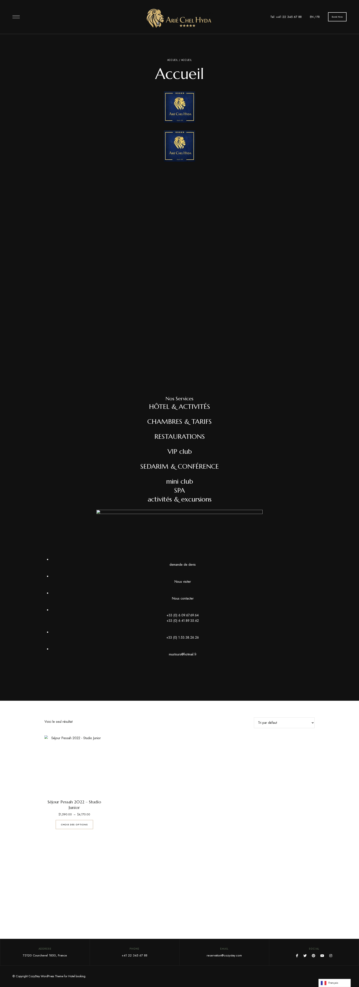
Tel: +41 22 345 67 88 (286, 17)
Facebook (297, 955)
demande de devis (183, 564)
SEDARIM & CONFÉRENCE (179, 466)
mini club (179, 481)
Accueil (172, 60)
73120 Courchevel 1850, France (45, 955)
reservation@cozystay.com (224, 955)
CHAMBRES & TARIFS (179, 421)
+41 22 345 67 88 (134, 955)
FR (318, 17)
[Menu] (16, 17)
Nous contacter (183, 598)
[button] (337, 16)
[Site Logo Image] (179, 18)
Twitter (305, 955)
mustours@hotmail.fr (183, 654)
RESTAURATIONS (179, 436)
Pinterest (313, 955)
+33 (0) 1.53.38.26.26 (182, 637)
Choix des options (74, 824)
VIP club (179, 451)
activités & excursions (179, 499)
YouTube (322, 955)
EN (312, 17)
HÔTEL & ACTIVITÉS (179, 406)
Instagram (330, 955)
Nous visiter (182, 581)
